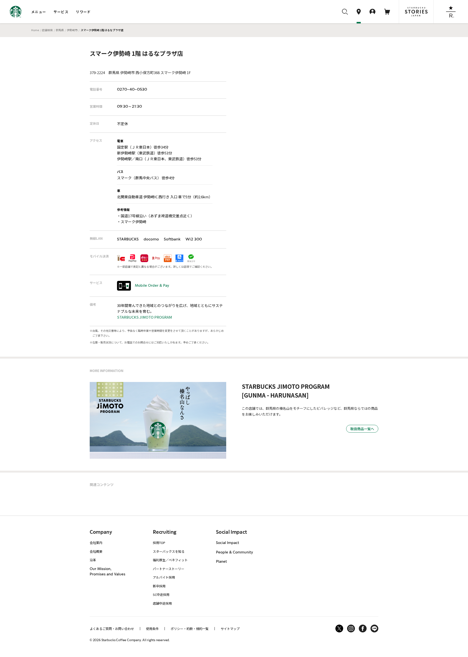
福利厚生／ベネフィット (170, 560)
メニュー (38, 11)
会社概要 (96, 551)
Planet (221, 561)
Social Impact (227, 543)
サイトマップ (230, 628)
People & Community (234, 552)
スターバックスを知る (169, 551)
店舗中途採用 (162, 603)
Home (35, 30)
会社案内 (96, 542)
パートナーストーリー (168, 568)
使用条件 (152, 628)
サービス (61, 11)
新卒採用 (159, 586)
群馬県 (60, 30)
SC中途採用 (161, 594)
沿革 (93, 560)
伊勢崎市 (72, 30)
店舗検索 (47, 30)
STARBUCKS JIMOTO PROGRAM (144, 317)
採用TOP (159, 542)
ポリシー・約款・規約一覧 (190, 628)
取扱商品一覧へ (362, 428)
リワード (83, 11)
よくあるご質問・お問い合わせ (112, 628)
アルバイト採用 (164, 577)
